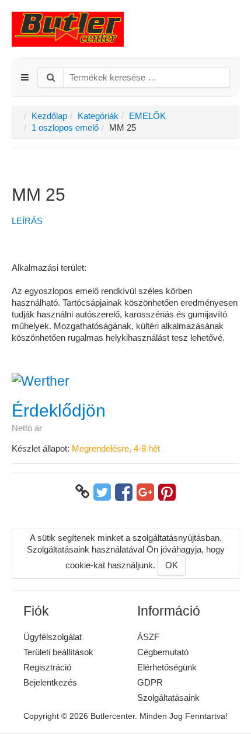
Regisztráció (47, 667)
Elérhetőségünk (167, 667)
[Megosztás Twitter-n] (102, 492)
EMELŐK (147, 116)
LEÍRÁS (27, 221)
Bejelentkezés (50, 682)
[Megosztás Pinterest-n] (167, 492)
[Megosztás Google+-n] (145, 492)
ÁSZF (148, 637)
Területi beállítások (58, 652)
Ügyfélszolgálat (52, 637)
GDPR (150, 682)
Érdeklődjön (59, 410)
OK (171, 565)
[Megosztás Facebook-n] (124, 492)
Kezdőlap (49, 116)
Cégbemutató (163, 652)
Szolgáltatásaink (168, 697)
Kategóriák (98, 116)
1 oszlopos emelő (65, 127)
